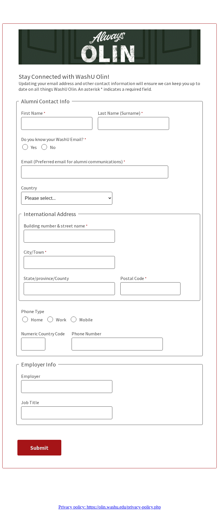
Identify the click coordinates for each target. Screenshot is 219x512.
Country (29, 188)
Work (61, 319)
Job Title (30, 402)
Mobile (86, 319)
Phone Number (86, 333)
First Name (32, 113)
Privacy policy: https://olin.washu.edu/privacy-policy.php (109, 507)
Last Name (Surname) (119, 113)
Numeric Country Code (43, 333)
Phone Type (32, 311)
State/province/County (46, 278)
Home (37, 319)
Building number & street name (54, 226)
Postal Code (132, 278)
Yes (34, 147)
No (53, 147)
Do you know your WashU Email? (52, 139)
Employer (30, 376)
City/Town (34, 252)
